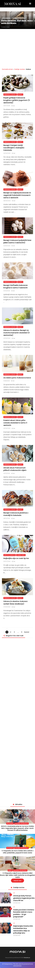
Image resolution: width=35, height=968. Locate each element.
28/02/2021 (6, 518)
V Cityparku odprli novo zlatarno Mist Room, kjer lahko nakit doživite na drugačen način (17, 875)
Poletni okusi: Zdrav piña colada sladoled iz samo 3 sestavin (15, 422)
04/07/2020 (7, 561)
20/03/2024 (7, 338)
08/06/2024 (7, 201)
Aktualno (10, 823)
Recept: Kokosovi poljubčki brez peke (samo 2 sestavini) (17, 241)
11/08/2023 (6, 381)
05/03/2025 (7, 153)
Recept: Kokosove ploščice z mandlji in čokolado (15, 514)
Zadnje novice (19, 69)
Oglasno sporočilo (21, 823)
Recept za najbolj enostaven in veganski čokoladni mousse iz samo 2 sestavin (17, 195)
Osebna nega (21, 555)
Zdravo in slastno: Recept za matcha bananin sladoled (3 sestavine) (16, 332)
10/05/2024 (6, 246)
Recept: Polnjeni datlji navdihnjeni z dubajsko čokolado (13, 147)
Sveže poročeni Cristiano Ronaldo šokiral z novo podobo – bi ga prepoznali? (23, 913)
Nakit (10, 870)
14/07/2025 (6, 106)
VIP (14, 893)
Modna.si (27, 958)
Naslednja (26, 632)
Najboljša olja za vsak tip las (16, 558)
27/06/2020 (7, 607)
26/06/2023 (7, 428)
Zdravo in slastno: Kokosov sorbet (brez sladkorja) (15, 602)
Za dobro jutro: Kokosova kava (17, 377)
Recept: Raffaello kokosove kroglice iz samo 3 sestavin (15, 286)
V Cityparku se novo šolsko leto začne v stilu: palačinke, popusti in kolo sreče (17, 852)
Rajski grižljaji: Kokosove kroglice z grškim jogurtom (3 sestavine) (16, 100)
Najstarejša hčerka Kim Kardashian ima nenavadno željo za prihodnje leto (23, 929)
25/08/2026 (16, 903)
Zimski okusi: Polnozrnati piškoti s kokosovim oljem (14, 469)
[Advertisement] (17, 47)
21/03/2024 (6, 291)
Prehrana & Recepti (10, 94)
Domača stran (7, 69)
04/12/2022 (6, 473)
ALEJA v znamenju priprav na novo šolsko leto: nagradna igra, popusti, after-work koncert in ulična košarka (17, 828)
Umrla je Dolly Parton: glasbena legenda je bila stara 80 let (24, 898)
